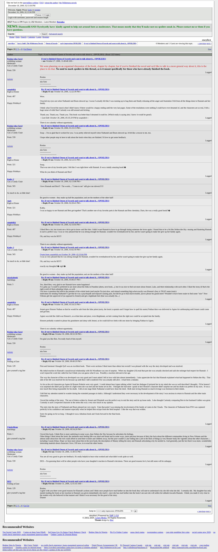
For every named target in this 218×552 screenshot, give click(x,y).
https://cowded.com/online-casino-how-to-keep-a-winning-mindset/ (70, 547)
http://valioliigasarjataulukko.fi (135, 547)
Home (11, 37)
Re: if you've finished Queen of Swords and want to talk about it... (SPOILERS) (75, 89)
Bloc (112, 520)
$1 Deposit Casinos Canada (131, 545)
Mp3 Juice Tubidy (31, 545)
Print (209, 49)
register (37, 10)
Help (18, 37)
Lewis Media (101, 518)
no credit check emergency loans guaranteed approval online (65, 545)
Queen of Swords (52, 43)
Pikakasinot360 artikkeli (159, 547)
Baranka (60, 22)
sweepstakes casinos (155, 532)
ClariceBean (12, 427)
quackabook (12, 278)
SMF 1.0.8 (114, 515)
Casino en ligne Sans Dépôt (34, 532)
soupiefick (11, 89)
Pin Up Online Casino (119, 532)
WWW (10, 79)
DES (9, 359)
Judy (9, 158)
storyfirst (11, 43)
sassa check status (137, 532)
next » (209, 43)
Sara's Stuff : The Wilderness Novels (30, 43)
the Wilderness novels (68, 3)
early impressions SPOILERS (70, 43)
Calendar (31, 37)
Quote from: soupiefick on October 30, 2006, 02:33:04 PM (63, 254)
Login (38, 37)
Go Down (28, 49)
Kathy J (10, 179)
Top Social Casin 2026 (12, 532)
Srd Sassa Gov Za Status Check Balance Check (67, 532)
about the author (51, 3)
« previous (202, 43)
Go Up (26, 506)
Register (46, 37)
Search (23, 37)
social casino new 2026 (201, 532)
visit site (148, 545)
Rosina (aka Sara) (15, 59)
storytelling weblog (30, 3)
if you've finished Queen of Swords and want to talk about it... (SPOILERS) (110, 43)
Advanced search (56, 34)
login (30, 10)
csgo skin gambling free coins (177, 532)
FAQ (42, 3)
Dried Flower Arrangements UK (105, 545)
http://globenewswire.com (110, 547)
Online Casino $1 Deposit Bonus (64, 534)
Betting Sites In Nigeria (98, 532)
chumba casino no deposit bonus (28, 547)
